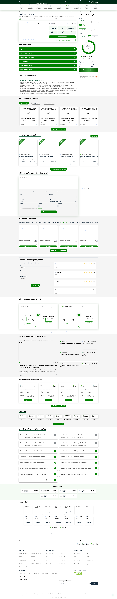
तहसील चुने (60, 287)
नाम (44, 274)
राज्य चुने (45, 282)
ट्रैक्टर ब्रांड (46, 278)
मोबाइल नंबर (61, 274)
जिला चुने (45, 287)
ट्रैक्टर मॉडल (61, 278)
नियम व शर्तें (60, 291)
